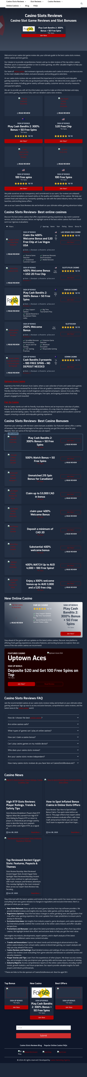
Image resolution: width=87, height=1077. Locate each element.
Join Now (43, 35)
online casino (19, 71)
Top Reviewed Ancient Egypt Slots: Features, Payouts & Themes (23, 863)
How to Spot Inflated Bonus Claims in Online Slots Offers (63, 803)
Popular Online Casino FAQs (55, 1045)
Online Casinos (12, 6)
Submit (43, 1035)
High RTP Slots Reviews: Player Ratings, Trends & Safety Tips (21, 805)
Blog (27, 6)
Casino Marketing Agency (60, 1060)
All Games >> (27, 252)
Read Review (49, 684)
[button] (43, 717)
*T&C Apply (51, 33)
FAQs (35, 6)
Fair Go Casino (11, 402)
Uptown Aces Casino (14, 381)
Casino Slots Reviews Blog (31, 1045)
